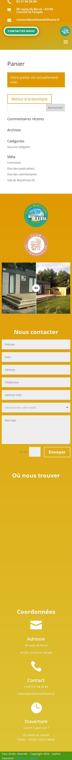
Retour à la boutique (29, 98)
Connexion (14, 162)
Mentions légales (27, 758)
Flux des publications (21, 168)
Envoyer (57, 452)
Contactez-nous (21, 31)
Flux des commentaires (22, 174)
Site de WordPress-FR (21, 180)
